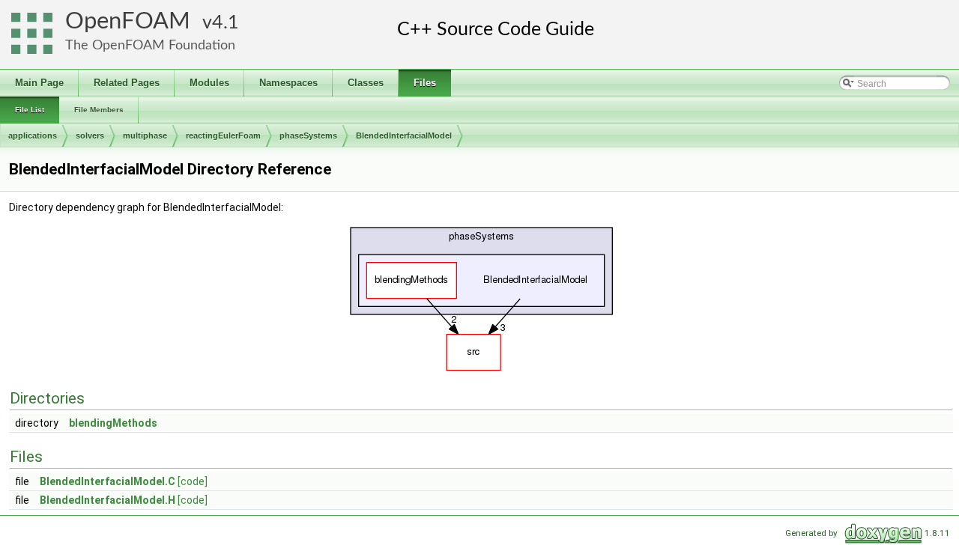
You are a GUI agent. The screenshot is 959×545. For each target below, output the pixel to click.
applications (32, 135)
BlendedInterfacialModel (404, 135)
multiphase (145, 135)
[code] (193, 481)
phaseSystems (308, 135)
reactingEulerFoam (223, 135)
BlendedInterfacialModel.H (107, 500)
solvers (90, 135)
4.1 (225, 22)
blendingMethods (113, 423)
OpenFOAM (127, 21)
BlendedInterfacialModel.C (107, 481)
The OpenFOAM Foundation (150, 45)
